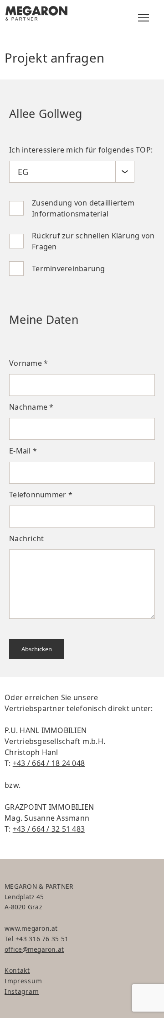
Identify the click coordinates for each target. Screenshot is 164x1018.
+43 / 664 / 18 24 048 (49, 763)
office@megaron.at (34, 949)
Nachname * (31, 407)
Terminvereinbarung (68, 269)
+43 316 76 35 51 (41, 938)
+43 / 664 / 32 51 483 (49, 829)
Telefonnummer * (40, 495)
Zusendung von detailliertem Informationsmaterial (83, 208)
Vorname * (28, 363)
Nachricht (26, 538)
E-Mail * (23, 451)
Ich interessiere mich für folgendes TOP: (81, 150)
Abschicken (36, 649)
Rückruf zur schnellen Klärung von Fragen (93, 241)
